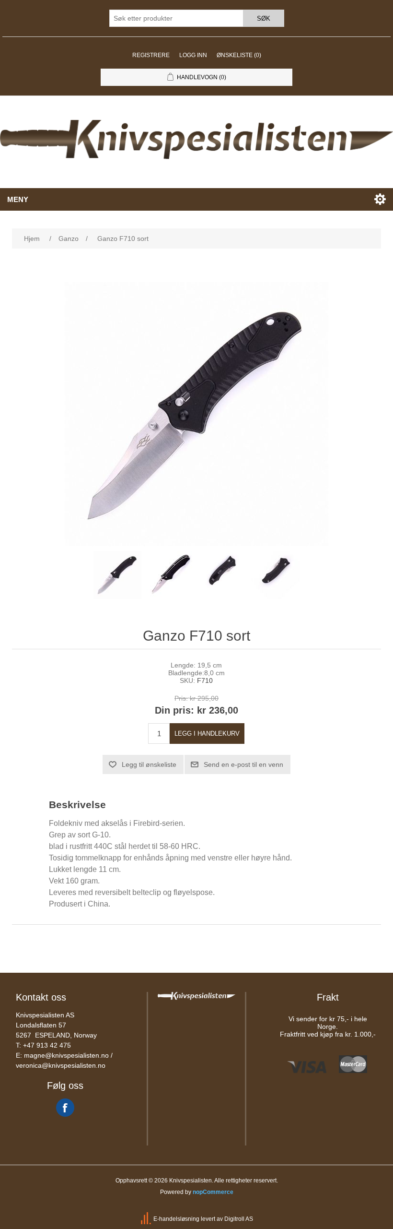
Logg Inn (193, 55)
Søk (263, 18)
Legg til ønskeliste (149, 764)
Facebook (65, 1107)
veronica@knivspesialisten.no (60, 1065)
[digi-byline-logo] (146, 1219)
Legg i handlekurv (207, 733)
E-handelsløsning (176, 1219)
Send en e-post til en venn (243, 764)
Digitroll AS (238, 1219)
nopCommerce (213, 1192)
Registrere (151, 55)
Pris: (181, 698)
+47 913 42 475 (47, 1045)
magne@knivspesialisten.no (66, 1055)
